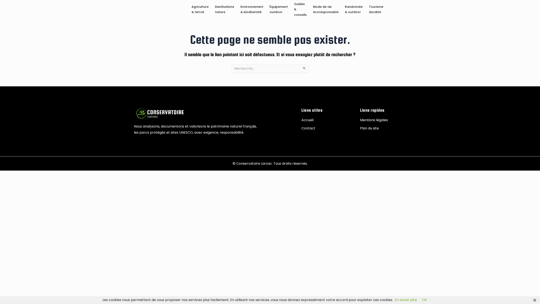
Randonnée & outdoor (354, 9)
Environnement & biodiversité (251, 9)
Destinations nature (224, 9)
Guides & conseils (300, 9)
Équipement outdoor (279, 9)
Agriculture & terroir (200, 9)
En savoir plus (406, 299)
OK (424, 299)
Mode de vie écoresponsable (326, 9)
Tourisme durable (376, 9)
